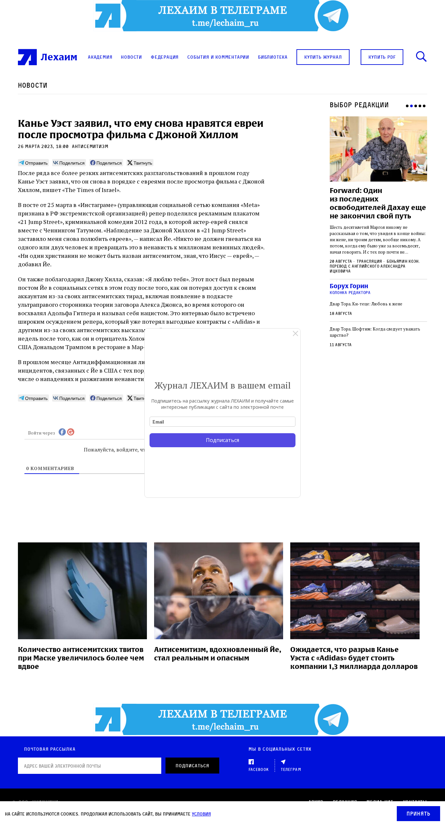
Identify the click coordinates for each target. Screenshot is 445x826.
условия (201, 814)
